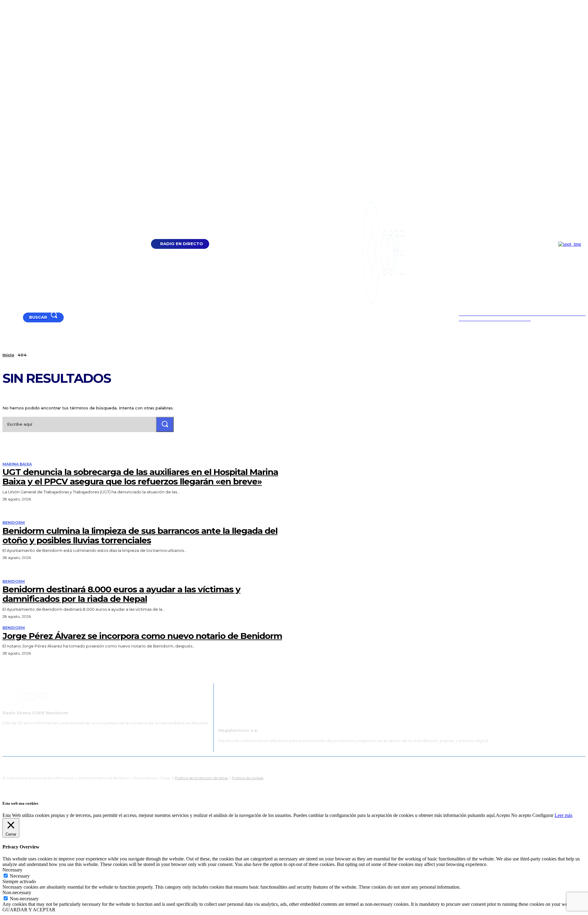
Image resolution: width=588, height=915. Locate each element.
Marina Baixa (17, 464)
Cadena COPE (235, 764)
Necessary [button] (12, 869)
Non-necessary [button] (16, 892)
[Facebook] (12, 317)
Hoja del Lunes (314, 764)
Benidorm (13, 523)
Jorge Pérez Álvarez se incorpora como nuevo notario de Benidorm (142, 636)
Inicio (8, 354)
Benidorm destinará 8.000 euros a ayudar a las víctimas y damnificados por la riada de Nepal (121, 594)
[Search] (165, 424)
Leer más (563, 815)
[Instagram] (20, 317)
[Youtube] (5, 317)
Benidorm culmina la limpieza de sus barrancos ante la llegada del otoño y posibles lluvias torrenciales (139, 535)
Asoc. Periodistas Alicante (357, 764)
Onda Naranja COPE (274, 764)
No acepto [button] (521, 815)
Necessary (20, 876)
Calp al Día (397, 764)
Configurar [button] (542, 815)
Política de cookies (247, 778)
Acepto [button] (503, 815)
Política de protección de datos (201, 778)
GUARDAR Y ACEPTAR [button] (28, 909)
